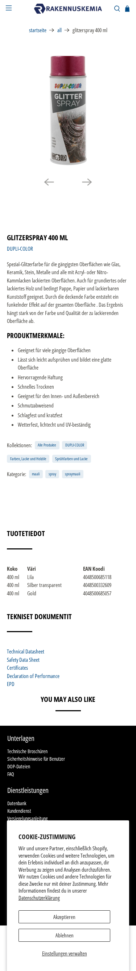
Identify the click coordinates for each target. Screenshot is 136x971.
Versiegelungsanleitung (27, 818)
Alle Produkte (47, 445)
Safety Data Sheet (23, 659)
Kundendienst (19, 810)
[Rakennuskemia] (68, 9)
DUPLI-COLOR (20, 248)
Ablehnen (64, 935)
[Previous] (49, 182)
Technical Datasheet (25, 651)
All (59, 30)
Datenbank (16, 803)
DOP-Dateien (18, 766)
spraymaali (72, 473)
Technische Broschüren (27, 751)
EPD (11, 683)
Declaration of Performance (33, 675)
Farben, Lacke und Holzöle (28, 458)
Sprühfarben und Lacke (71, 458)
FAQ (10, 774)
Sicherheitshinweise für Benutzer (36, 758)
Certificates (17, 667)
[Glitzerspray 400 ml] (68, 110)
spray (52, 473)
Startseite (37, 30)
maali (36, 473)
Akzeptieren (64, 916)
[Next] (87, 182)
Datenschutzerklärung (39, 897)
